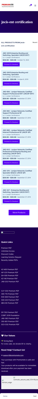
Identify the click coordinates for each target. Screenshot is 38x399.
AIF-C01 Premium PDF (9, 272)
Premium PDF (6, 248)
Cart (34, 396)
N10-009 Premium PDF (10, 297)
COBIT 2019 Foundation (10, 315)
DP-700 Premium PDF (9, 312)
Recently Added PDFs (9, 260)
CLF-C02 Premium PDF (10, 291)
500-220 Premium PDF (10, 300)
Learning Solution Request (11, 257)
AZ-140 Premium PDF (9, 278)
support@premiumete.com (13, 355)
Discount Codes (7, 254)
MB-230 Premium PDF (9, 303)
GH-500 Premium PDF (9, 275)
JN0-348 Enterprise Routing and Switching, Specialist (15, 73)
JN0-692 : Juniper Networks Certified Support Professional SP (17, 112)
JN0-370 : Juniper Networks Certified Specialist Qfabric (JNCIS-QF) (17, 172)
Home (5, 396)
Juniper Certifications (13, 57)
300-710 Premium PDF (9, 294)
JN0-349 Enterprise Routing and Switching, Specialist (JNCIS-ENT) (16, 54)
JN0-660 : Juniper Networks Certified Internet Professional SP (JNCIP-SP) (17, 131)
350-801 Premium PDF (10, 321)
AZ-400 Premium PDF (9, 269)
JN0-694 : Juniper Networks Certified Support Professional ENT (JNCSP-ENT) (18, 93)
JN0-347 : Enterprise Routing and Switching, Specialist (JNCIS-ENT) (16, 191)
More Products (19, 212)
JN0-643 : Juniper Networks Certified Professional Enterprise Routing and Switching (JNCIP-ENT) (17, 152)
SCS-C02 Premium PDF (10, 324)
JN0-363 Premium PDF (10, 318)
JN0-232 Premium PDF (10, 282)
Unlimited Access (7, 251)
